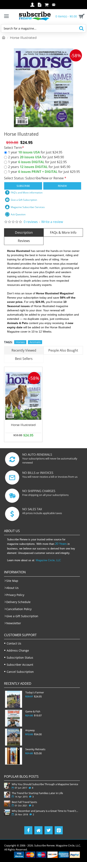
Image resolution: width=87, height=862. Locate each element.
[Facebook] (28, 830)
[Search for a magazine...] (81, 28)
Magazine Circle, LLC (48, 560)
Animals (35, 342)
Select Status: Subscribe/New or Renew (34, 178)
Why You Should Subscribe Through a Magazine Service (45, 784)
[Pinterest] (59, 830)
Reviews (24, 241)
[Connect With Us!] (38, 830)
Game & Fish (32, 711)
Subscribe (23, 186)
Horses (20, 342)
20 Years (61, 543)
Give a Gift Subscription (24, 200)
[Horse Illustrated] (23, 396)
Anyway (30, 730)
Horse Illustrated (23, 425)
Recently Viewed (24, 350)
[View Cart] (81, 16)
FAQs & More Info (63, 232)
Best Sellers (24, 358)
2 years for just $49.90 (36, 157)
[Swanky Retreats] (13, 756)
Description (24, 232)
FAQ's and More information (26, 192)
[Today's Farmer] (13, 699)
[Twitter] (49, 830)
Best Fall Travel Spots (24, 802)
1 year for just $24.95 (35, 152)
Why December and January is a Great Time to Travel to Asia (45, 810)
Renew (62, 186)
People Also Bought (63, 350)
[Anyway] (13, 737)
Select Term (13, 148)
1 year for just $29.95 (44, 171)
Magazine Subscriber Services (28, 207)
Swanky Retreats (35, 749)
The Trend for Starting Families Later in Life (37, 793)
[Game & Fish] (13, 718)
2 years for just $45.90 (39, 167)
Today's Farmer (34, 692)
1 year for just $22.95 (37, 162)
